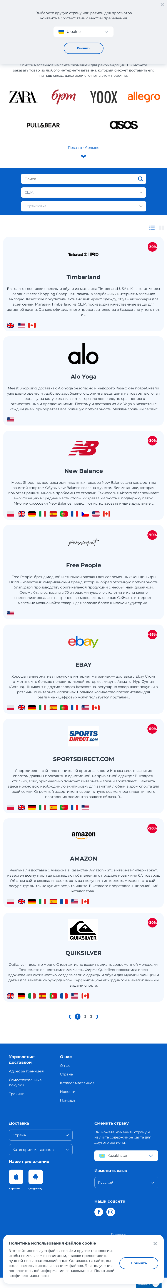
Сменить (83, 48)
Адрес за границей (26, 1071)
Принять (139, 1263)
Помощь (67, 1100)
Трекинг (16, 1094)
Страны (67, 1074)
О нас (65, 1066)
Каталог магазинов (77, 1083)
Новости (67, 1092)
